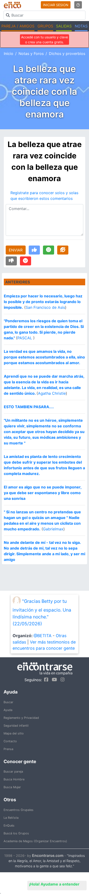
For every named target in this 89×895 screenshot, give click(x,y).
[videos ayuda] (78, 5)
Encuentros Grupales (18, 810)
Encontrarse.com (47, 855)
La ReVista (11, 817)
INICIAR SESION (55, 5)
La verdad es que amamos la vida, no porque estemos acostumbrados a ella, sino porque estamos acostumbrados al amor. (44, 357)
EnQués (9, 825)
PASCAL (25, 338)
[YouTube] (53, 679)
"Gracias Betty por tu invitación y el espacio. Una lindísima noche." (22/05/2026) (42, 612)
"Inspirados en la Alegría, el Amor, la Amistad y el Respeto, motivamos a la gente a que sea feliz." (47, 861)
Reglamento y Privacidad (21, 718)
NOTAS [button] (81, 26)
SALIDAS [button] (64, 26)
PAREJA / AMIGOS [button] (17, 26)
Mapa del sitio (14, 733)
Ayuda (8, 710)
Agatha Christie (52, 393)
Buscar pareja (13, 771)
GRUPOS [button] (45, 26)
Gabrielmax (53, 529)
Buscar (8, 702)
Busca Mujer (12, 787)
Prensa (8, 749)
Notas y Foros (31, 53)
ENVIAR (16, 250)
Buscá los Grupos (16, 833)
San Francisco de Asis (45, 307)
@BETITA (42, 635)
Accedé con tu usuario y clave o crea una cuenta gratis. (44, 39)
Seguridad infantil (16, 725)
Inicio (8, 53)
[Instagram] (61, 679)
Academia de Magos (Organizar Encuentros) (35, 841)
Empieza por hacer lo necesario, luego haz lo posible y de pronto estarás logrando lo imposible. (43, 302)
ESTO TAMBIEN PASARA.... (29, 406)
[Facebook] (45, 679)
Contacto (10, 741)
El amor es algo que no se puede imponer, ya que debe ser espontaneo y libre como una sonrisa (42, 493)
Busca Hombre (14, 779)
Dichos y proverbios (67, 53)
